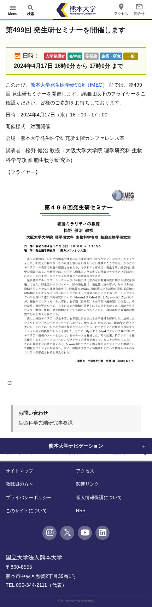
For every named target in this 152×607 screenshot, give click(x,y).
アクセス (85, 471)
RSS (81, 510)
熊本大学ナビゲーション (76, 446)
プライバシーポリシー (29, 497)
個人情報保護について (99, 497)
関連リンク (87, 484)
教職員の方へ (19, 484)
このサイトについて (26, 510)
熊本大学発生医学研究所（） (68, 85)
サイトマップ (19, 471)
